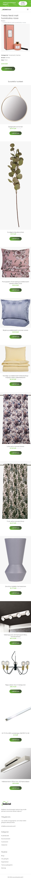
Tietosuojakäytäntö (7, 865)
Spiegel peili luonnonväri (15, 127)
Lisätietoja (8, 69)
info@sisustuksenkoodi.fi (8, 826)
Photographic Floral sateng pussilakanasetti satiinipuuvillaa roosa (15, 282)
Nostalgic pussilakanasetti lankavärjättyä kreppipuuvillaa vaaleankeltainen (15, 376)
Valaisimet (4, 845)
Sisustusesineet (5, 839)
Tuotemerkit (12, 55)
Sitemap (3, 868)
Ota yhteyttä (4, 859)
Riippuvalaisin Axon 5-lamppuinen (15, 685)
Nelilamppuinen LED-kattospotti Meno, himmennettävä (15, 635)
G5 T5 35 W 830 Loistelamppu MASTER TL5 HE (15, 733)
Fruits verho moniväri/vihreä (15, 521)
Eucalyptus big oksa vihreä (15, 232)
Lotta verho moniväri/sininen (15, 446)
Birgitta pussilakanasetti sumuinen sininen (15, 330)
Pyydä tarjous (23, 3)
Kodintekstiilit (5, 835)
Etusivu (3, 21)
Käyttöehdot (5, 862)
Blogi (2, 855)
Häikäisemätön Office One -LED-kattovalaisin (15, 781)
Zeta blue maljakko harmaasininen (15, 586)
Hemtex (18, 55)
